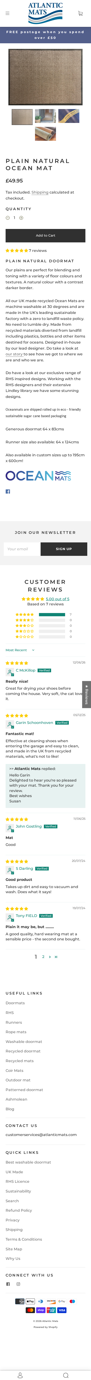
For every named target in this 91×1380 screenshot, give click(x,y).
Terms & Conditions (24, 1239)
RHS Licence (17, 1181)
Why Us (13, 1258)
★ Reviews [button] (86, 694)
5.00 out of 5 (57, 599)
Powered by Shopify (46, 1327)
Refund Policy (19, 1210)
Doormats (15, 1003)
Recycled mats (20, 1061)
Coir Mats (14, 1070)
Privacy (13, 1220)
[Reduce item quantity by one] (8, 218)
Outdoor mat (18, 1080)
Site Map (14, 1249)
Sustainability (18, 1191)
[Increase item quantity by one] (21, 218)
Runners (14, 1022)
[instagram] (18, 1284)
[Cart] (80, 13)
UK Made (14, 1172)
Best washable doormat (28, 1162)
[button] (15, 78)
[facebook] (8, 1284)
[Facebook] (8, 491)
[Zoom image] (45, 78)
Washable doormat (24, 1041)
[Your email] (22, 549)
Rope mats (16, 1032)
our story (15, 354)
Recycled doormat (23, 1051)
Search (12, 1201)
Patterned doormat (24, 1090)
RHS (10, 1013)
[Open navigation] (11, 13)
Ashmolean (16, 1099)
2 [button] (43, 956)
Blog (10, 1109)
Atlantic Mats (50, 1321)
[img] (17, 663)
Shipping (40, 192)
